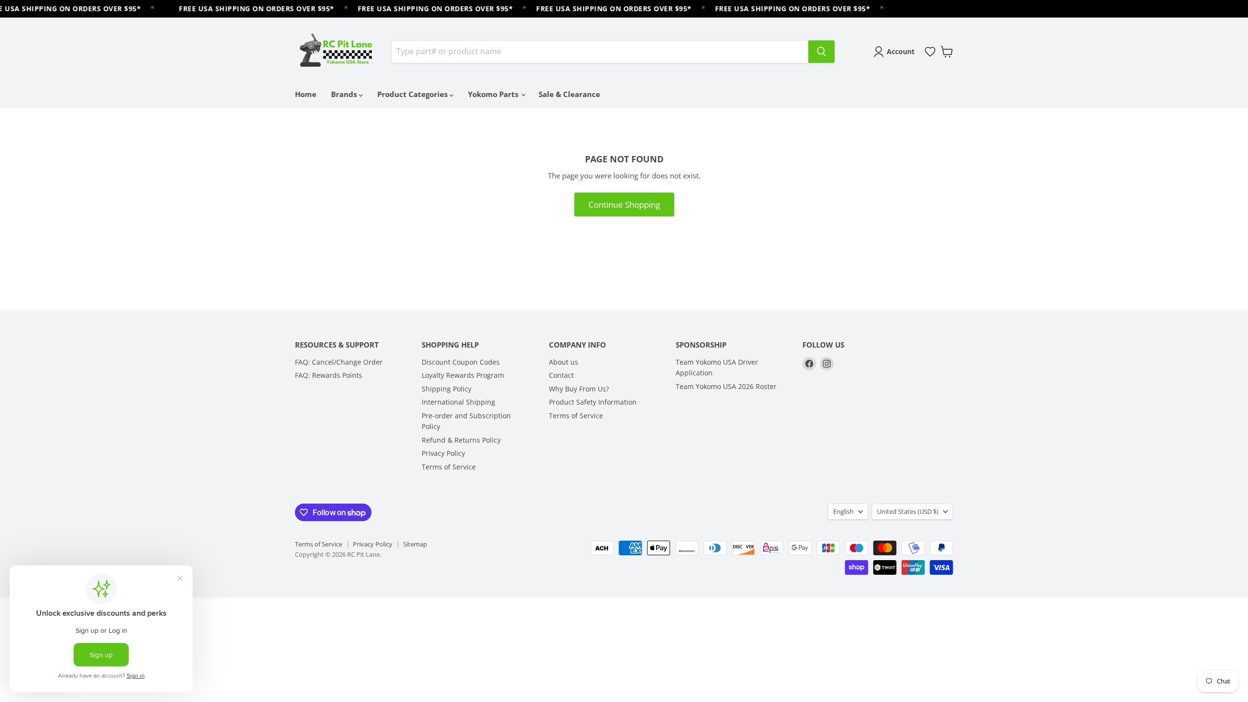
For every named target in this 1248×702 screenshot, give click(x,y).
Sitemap (415, 544)
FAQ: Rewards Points (328, 375)
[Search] (821, 51)
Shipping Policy (446, 388)
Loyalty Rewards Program (463, 375)
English (843, 511)
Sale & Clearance (569, 94)
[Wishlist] (930, 52)
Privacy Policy (443, 453)
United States (907, 511)
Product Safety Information (593, 402)
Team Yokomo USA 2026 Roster (726, 386)
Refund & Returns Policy (461, 440)
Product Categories (413, 94)
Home (305, 94)
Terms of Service (449, 466)
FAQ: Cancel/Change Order (339, 362)
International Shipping (458, 402)
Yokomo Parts (494, 94)
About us (563, 362)
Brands (345, 94)
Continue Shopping (624, 204)
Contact (561, 375)
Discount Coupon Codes (461, 362)
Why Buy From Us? (579, 388)
